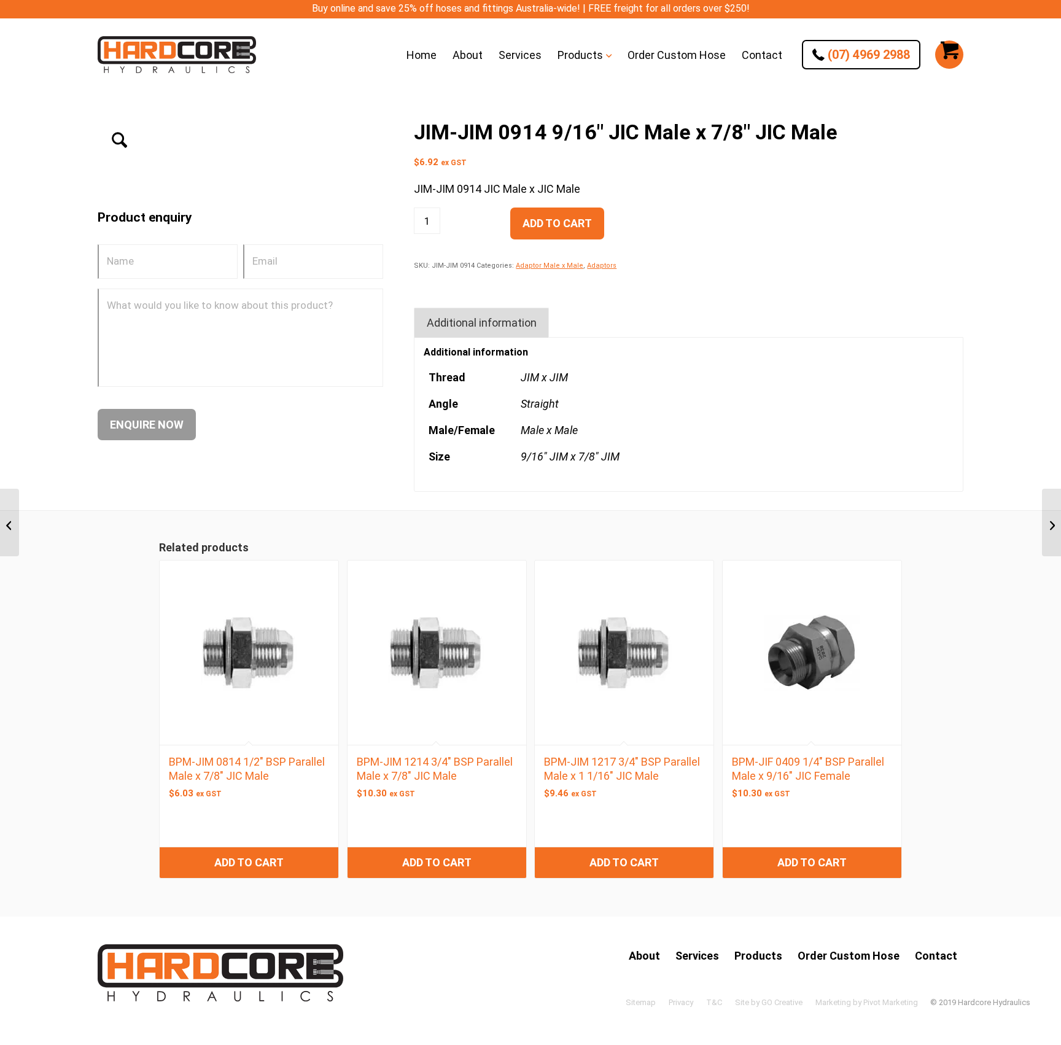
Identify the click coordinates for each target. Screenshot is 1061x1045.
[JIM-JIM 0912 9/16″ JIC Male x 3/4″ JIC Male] (9, 522)
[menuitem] (421, 54)
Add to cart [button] (249, 862)
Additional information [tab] (482, 322)
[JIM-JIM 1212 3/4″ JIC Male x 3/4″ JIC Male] (1051, 522)
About (644, 955)
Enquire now (147, 424)
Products (758, 955)
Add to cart (557, 223)
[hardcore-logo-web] (177, 54)
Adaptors (601, 266)
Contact (936, 955)
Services (697, 955)
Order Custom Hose (849, 955)
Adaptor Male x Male (549, 266)
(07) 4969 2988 (867, 54)
